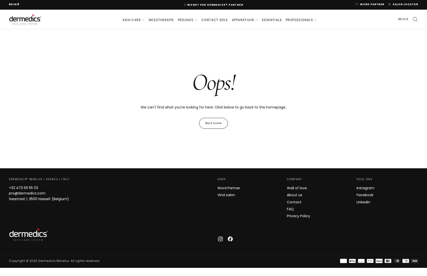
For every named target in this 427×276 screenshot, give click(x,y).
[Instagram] (220, 239)
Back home (213, 123)
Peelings (185, 20)
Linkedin (363, 202)
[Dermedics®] (28, 234)
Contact (294, 202)
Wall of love (297, 188)
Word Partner (228, 188)
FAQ (290, 209)
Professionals (299, 20)
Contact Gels (214, 20)
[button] (14, 4)
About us (294, 194)
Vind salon (226, 194)
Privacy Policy (298, 215)
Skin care (132, 20)
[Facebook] (230, 239)
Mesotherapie (161, 20)
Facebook (365, 194)
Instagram (365, 188)
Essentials (272, 20)
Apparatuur (243, 20)
